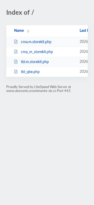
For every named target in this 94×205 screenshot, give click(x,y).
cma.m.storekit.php (36, 42)
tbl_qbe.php (30, 72)
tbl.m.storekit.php (35, 62)
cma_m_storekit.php (37, 52)
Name (19, 31)
